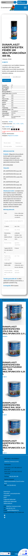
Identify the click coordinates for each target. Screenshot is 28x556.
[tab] (8, 143)
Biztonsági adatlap (8, 146)
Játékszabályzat (8, 503)
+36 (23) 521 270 (10, 508)
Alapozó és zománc (13, 135)
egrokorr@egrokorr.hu (13, 510)
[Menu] (24, 8)
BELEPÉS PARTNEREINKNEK (21, 2)
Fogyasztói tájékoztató (9, 499)
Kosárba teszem (6, 80)
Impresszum (7, 491)
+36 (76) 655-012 (11, 485)
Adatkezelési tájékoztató (10, 501)
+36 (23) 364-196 (13, 476)
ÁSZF (5, 497)
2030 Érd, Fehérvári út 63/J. (11, 461)
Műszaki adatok (7, 142)
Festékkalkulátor (19, 146)
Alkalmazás (18, 142)
